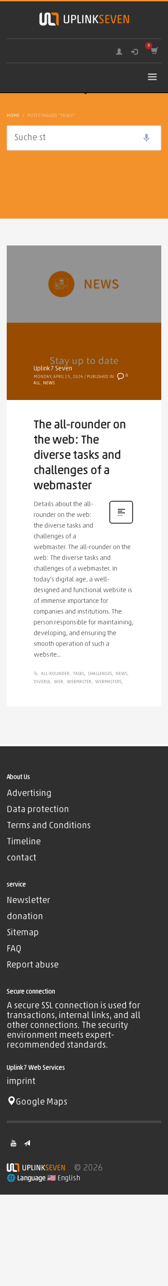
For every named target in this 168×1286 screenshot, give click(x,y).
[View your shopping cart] (153, 51)
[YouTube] (13, 1143)
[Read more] (121, 523)
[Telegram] (27, 1143)
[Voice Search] (146, 138)
